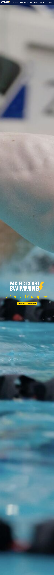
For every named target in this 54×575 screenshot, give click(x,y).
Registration (23, 2)
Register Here (21, 303)
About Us (15, 2)
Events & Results (33, 2)
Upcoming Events (31, 303)
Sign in (50, 2)
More (42, 2)
